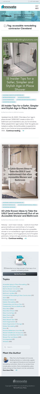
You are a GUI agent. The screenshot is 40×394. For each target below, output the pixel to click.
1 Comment (21, 220)
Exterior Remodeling (9, 302)
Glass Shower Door (8, 99)
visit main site (6, 1)
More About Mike (8, 370)
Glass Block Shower (23, 97)
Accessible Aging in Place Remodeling (13, 95)
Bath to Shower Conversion (11, 289)
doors (4, 298)
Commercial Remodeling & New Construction (17, 295)
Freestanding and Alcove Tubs (12, 304)
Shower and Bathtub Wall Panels (26, 99)
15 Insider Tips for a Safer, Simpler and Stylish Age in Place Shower (19, 107)
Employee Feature (8, 300)
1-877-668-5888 (34, 1)
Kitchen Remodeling (9, 326)
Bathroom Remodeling (9, 97)
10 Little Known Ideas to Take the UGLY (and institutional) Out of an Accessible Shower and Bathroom (19, 213)
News (4, 328)
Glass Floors (6, 317)
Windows (6, 341)
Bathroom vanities (8, 293)
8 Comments (20, 112)
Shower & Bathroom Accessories (13, 333)
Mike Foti (5, 112)
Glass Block (6, 309)
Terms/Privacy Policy (20, 388)
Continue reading (13, 131)
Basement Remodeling (10, 287)
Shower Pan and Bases (9, 102)
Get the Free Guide (20, 274)
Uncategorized (7, 339)
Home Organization (9, 322)
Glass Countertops (8, 313)
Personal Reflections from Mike (12, 330)
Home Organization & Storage (12, 324)
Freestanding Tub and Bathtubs (13, 306)
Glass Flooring (7, 315)
